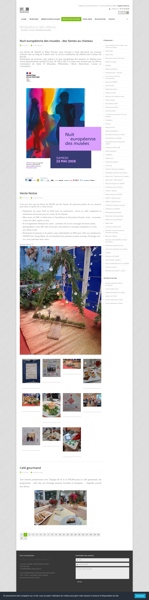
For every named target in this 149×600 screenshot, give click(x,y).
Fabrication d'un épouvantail (114, 216)
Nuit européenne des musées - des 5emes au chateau (56, 41)
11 (64, 534)
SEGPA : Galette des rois (113, 201)
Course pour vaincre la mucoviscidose (112, 77)
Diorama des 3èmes (111, 107)
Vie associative (100, 19)
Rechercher (127, 19)
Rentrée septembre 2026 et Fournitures (114, 284)
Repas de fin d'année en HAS (114, 96)
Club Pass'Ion (109, 85)
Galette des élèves (111, 89)
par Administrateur (38, 45)
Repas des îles (110, 127)
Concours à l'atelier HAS (113, 227)
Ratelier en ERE (110, 93)
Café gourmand (30, 468)
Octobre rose (109, 158)
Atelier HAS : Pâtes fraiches (114, 180)
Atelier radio (109, 223)
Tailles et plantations (111, 131)
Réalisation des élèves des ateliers (116, 173)
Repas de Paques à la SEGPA (114, 183)
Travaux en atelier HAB (112, 147)
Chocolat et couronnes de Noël (115, 205)
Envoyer (79, 581)
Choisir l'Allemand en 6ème (114, 300)
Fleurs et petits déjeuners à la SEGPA (117, 263)
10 (60, 534)
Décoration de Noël (111, 103)
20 (98, 534)
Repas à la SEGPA (111, 82)
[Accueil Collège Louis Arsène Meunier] (24, 12)
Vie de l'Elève (87, 19)
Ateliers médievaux (111, 69)
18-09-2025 (25, 472)
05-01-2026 (25, 198)
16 (83, 534)
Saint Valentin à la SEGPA (113, 138)
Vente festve (28, 193)
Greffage (108, 65)
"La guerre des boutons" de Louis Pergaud (115, 115)
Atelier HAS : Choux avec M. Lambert (117, 176)
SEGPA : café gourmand (112, 198)
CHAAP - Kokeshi (111, 191)
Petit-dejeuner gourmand (113, 212)
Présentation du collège (50, 19)
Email (120, 12)
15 (79, 534)
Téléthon (108, 253)
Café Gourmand (110, 111)
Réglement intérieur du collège (115, 292)
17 (87, 534)
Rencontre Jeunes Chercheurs (115, 58)
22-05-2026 (25, 45)
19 (94, 534)
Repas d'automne (111, 151)
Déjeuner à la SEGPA (112, 256)
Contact (111, 19)
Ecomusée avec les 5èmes (113, 187)
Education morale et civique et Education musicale (114, 231)
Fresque (108, 124)
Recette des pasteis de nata (114, 245)
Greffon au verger (110, 62)
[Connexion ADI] (127, 12)
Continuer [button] (140, 596)
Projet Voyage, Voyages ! (113, 260)
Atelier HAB (109, 55)
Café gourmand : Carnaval (113, 73)
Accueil (23, 19)
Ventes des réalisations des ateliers (116, 249)
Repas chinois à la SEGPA (113, 194)
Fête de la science (111, 267)
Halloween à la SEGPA (112, 209)
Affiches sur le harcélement (113, 220)
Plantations (108, 120)
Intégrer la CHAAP (111, 296)
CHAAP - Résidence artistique (114, 169)
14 (75, 534)
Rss (123, 12)
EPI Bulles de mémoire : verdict (115, 271)
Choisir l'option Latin (111, 289)
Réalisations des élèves (71, 19)
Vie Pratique (33, 19)
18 (91, 534)
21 (21, 538)
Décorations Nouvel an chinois (115, 134)
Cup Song (108, 165)
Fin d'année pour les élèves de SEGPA (115, 143)
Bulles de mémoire (111, 236)
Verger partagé (110, 100)
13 (71, 534)
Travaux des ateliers (111, 162)
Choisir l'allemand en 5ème (114, 303)
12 (68, 534)
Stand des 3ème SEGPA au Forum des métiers (116, 241)
